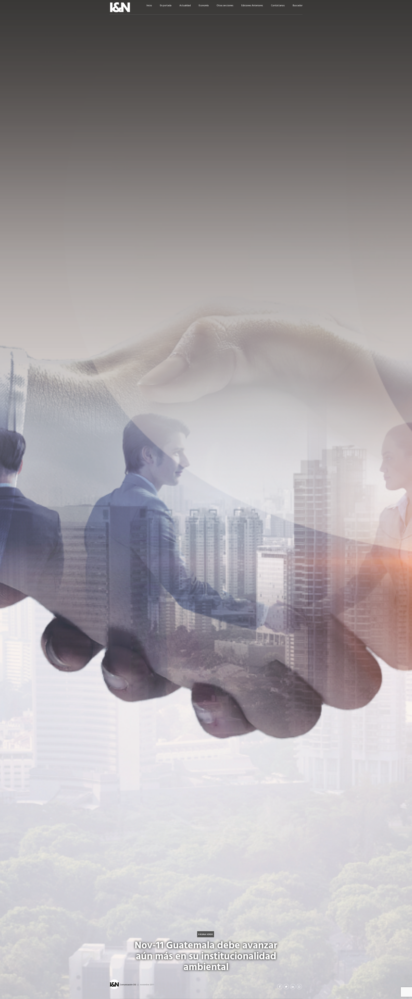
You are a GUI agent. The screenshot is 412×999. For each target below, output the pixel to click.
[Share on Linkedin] (292, 986)
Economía (204, 6)
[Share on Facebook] (279, 986)
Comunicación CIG (128, 984)
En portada (165, 6)
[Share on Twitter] (286, 986)
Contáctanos (278, 6)
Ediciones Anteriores (252, 6)
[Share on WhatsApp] (299, 986)
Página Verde (205, 934)
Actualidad (185, 6)
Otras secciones (225, 6)
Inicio (149, 6)
